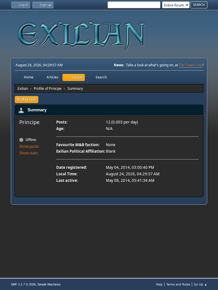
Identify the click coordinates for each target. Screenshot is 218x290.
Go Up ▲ (200, 284)
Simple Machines (49, 284)
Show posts (29, 146)
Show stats (28, 152)
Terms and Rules (178, 284)
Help (159, 284)
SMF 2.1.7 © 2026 (23, 284)
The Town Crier (191, 65)
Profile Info (26, 99)
